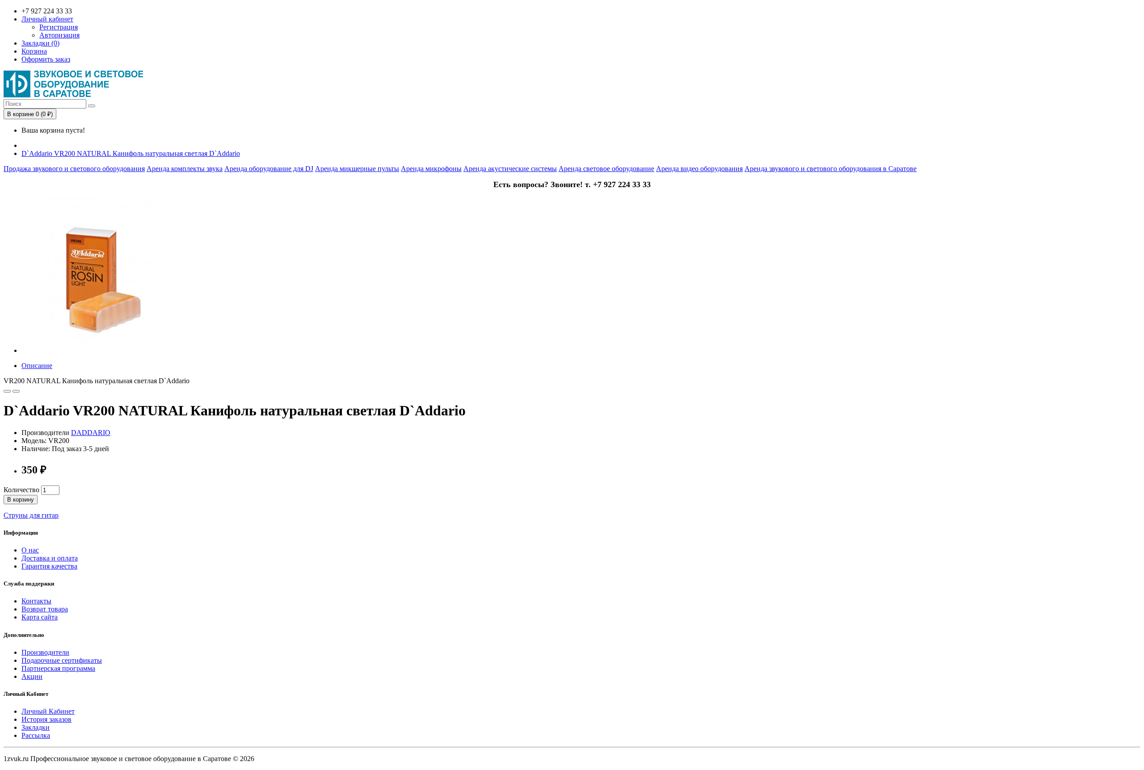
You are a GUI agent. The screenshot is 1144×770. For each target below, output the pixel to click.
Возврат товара (44, 609)
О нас (30, 550)
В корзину (20, 499)
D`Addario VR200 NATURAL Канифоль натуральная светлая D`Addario (130, 153)
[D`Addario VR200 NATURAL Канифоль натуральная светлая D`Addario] (99, 350)
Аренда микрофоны (431, 168)
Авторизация (59, 35)
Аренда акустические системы (510, 168)
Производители (45, 652)
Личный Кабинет (48, 711)
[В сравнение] (16, 391)
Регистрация (58, 27)
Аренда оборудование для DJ (268, 168)
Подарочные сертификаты (61, 660)
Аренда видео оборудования (699, 168)
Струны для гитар (31, 515)
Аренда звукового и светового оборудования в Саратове (830, 168)
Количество (21, 490)
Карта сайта (39, 617)
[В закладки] (7, 391)
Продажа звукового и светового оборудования (74, 168)
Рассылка (35, 735)
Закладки (35, 727)
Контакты (36, 601)
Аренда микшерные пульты (357, 168)
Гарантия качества (49, 566)
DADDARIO (90, 432)
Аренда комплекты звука (185, 168)
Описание (36, 365)
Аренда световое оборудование (606, 168)
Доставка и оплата (49, 558)
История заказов (46, 719)
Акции (31, 676)
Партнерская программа (58, 668)
